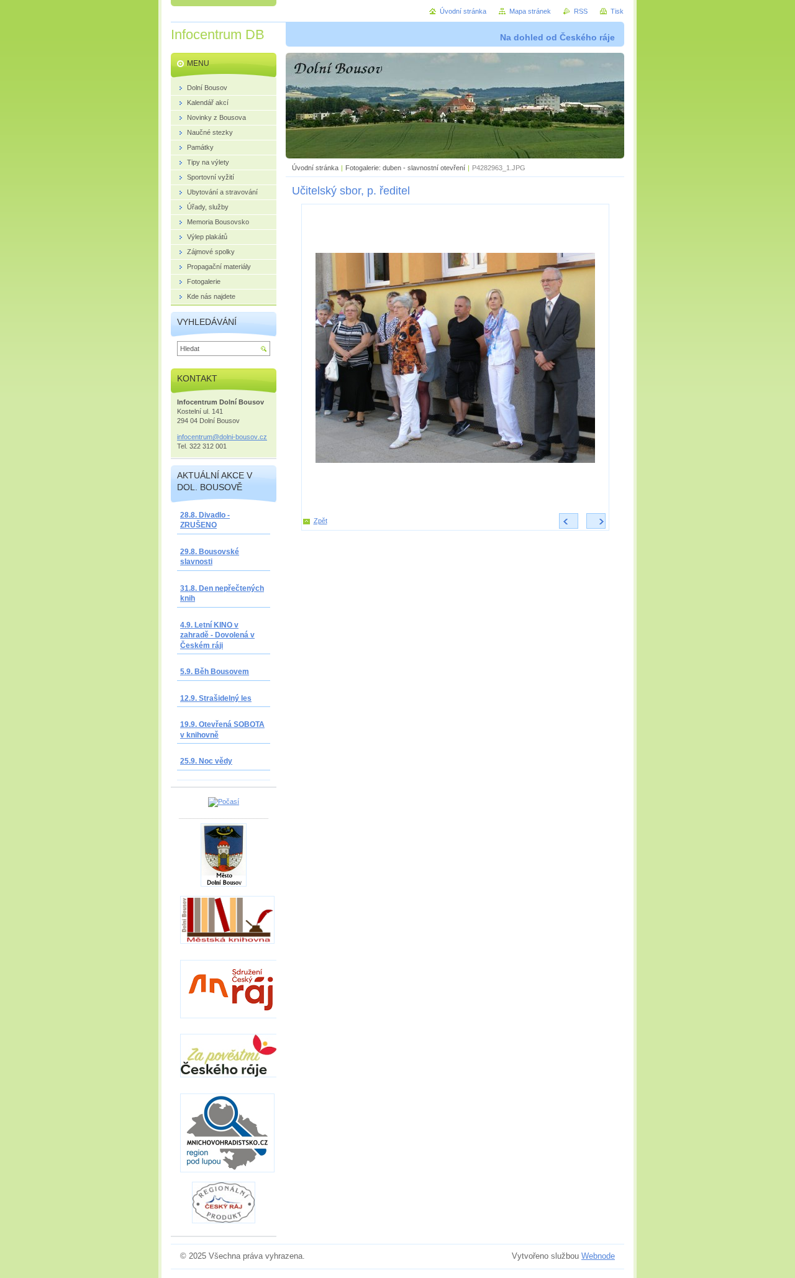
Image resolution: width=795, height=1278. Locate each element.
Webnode (598, 1256)
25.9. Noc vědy (206, 761)
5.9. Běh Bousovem (214, 671)
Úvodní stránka (315, 167)
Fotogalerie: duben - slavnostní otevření (405, 167)
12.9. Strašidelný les (216, 698)
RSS (581, 11)
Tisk (617, 11)
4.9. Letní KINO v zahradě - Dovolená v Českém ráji (217, 635)
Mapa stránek (530, 11)
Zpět (320, 520)
